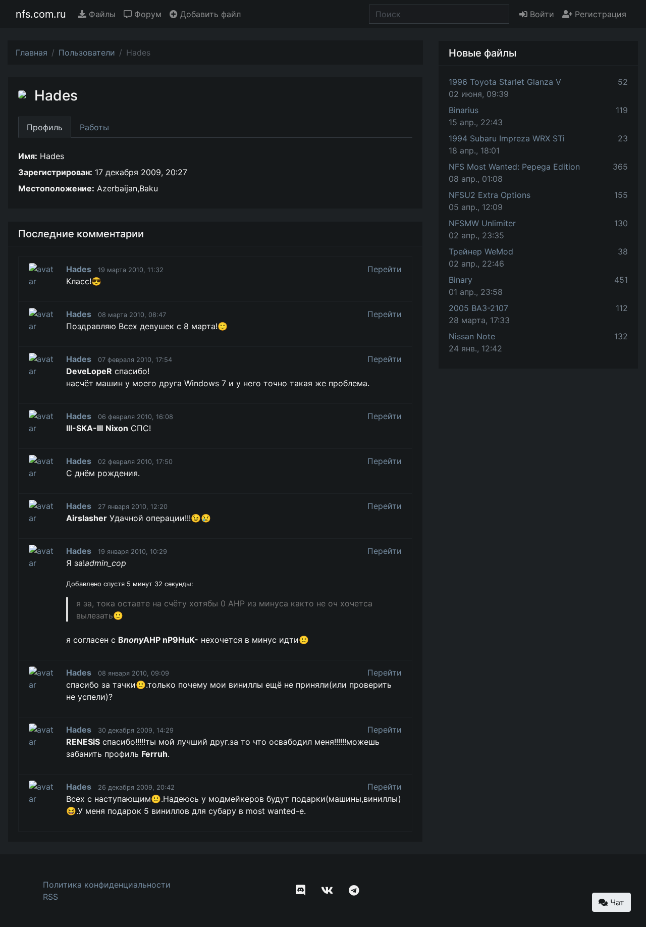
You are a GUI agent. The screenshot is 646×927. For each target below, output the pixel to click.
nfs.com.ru (41, 14)
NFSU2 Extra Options (489, 195)
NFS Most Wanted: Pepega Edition (514, 167)
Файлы (101, 14)
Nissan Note (472, 336)
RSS (50, 897)
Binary (460, 280)
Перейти (384, 269)
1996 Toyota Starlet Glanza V (505, 82)
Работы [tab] (94, 127)
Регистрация (599, 14)
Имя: (27, 156)
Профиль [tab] (45, 127)
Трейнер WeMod (481, 251)
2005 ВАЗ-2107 (478, 308)
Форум (147, 14)
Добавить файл (209, 14)
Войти (540, 14)
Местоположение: (56, 188)
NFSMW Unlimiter (482, 223)
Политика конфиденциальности (107, 885)
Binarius (463, 110)
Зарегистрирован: (55, 172)
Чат (616, 902)
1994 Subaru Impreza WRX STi (507, 138)
